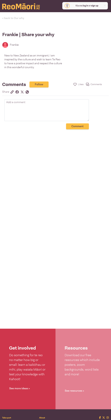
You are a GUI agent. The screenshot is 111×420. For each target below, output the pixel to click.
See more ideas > (19, 388)
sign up (94, 5)
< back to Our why (13, 18)
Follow (39, 84)
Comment (77, 126)
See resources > (74, 390)
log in (85, 5)
